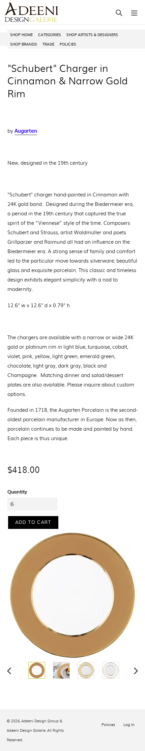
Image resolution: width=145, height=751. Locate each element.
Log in (129, 724)
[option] (36, 670)
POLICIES (68, 44)
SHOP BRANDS (23, 44)
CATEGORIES (49, 34)
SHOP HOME (21, 34)
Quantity (17, 491)
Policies (108, 724)
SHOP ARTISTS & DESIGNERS (92, 34)
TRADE (48, 44)
